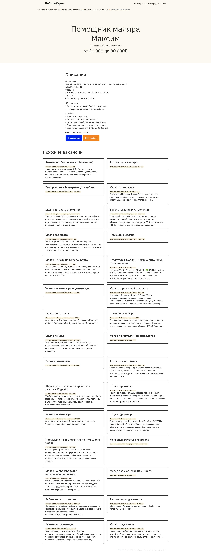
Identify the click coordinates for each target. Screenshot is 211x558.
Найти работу (140, 4)
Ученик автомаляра (58, 361)
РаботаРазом (82, 132)
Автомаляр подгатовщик (126, 499)
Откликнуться (74, 138)
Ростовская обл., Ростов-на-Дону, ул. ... (58, 166)
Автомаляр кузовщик (124, 162)
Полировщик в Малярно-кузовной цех (70, 187)
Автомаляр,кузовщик (59, 524)
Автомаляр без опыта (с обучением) (69, 162)
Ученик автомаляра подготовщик (67, 288)
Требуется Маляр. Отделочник (130, 209)
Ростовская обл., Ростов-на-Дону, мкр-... (123, 239)
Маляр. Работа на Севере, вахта (66, 260)
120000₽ (77, 191)
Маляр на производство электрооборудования (61, 472)
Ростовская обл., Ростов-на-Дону (56, 264)
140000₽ (72, 447)
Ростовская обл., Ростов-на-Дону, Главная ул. (124, 166)
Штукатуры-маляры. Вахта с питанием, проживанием (136, 261)
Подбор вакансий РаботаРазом (48, 9)
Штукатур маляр (121, 414)
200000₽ (141, 365)
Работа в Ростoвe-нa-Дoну (71, 9)
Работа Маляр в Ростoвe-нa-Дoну (96, 9)
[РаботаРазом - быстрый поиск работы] (55, 3)
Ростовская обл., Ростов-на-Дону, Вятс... (59, 239)
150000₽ (141, 214)
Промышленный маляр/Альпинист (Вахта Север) (73, 441)
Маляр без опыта (56, 234)
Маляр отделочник (122, 524)
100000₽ (141, 239)
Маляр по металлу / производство (132, 335)
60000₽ (76, 214)
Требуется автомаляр (124, 361)
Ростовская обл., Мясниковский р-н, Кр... (59, 528)
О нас (163, 4)
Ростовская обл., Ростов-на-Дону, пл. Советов (125, 444)
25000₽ (76, 292)
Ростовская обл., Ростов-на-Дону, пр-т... (59, 214)
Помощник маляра (122, 234)
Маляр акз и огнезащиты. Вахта (131, 471)
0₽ (74, 166)
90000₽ (141, 292)
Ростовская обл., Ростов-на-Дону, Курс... (123, 292)
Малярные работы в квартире (129, 439)
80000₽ (136, 318)
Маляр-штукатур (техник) (62, 209)
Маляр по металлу (122, 187)
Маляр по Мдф (55, 335)
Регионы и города (139, 550)
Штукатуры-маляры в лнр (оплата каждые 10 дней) (68, 388)
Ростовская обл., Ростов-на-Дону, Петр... (123, 214)
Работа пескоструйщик (60, 499)
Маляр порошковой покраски (129, 288)
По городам (153, 4)
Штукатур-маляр (121, 386)
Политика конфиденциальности (156, 550)
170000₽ (72, 393)
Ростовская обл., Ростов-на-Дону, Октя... (59, 191)
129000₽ (72, 264)
